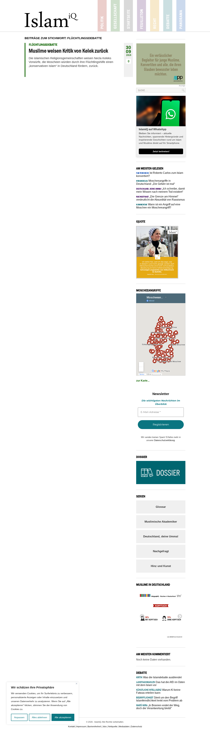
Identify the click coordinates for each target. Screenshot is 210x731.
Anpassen (19, 717)
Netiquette (112, 726)
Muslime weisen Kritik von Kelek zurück (68, 51)
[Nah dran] (76, 683)
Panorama (180, 15)
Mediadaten (124, 726)
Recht (154, 15)
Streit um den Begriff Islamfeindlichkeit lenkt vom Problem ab (159, 699)
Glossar (161, 506)
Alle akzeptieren (63, 717)
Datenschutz (136, 726)
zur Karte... (142, 380)
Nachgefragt (161, 551)
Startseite (128, 15)
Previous (141, 615)
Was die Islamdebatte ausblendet (159, 677)
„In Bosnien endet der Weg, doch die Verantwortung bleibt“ (158, 707)
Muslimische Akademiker (161, 521)
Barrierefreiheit (94, 726)
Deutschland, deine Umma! (160, 536)
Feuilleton (141, 15)
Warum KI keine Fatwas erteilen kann (158, 691)
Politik (102, 15)
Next (178, 615)
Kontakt (71, 726)
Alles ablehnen (39, 717)
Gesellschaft (115, 15)
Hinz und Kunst (161, 566)
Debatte (167, 15)
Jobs (104, 726)
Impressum (81, 726)
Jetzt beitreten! (161, 151)
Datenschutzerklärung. (164, 440)
